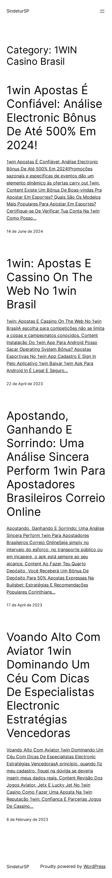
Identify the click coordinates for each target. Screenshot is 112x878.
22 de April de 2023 (25, 383)
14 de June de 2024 (25, 231)
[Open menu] (102, 11)
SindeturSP (18, 11)
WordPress (94, 866)
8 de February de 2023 (27, 819)
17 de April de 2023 (24, 605)
